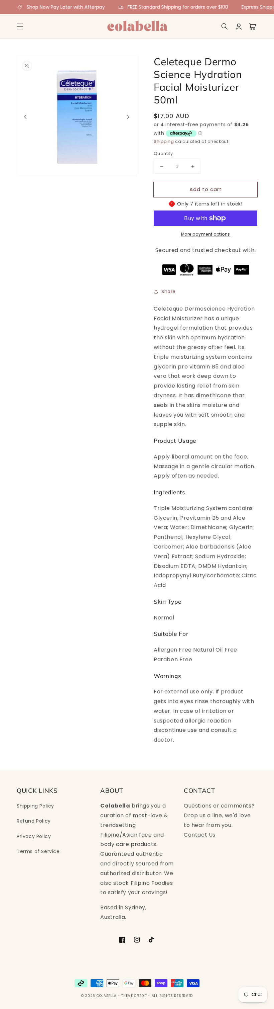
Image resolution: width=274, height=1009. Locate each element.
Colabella (107, 995)
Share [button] (168, 291)
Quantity (163, 153)
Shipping (164, 141)
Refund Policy (34, 821)
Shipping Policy (35, 806)
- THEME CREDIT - (135, 995)
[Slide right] (128, 116)
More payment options (205, 234)
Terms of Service (38, 851)
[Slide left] (25, 116)
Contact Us (200, 835)
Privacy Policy (34, 836)
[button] (20, 26)
